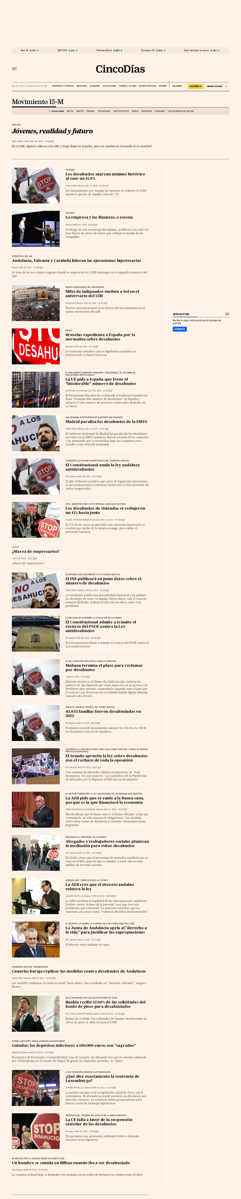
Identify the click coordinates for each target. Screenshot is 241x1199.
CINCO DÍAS (71, 186)
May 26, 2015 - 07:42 (90, 476)
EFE (67, 476)
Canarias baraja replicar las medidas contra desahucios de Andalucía (79, 971)
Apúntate (180, 329)
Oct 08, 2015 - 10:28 (100, 390)
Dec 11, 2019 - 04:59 (97, 186)
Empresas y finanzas (63, 86)
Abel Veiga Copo (20, 141)
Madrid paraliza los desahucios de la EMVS (106, 422)
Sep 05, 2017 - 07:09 (31, 267)
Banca (135, 111)
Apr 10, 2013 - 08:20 (44, 978)
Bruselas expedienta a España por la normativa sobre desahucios (100, 337)
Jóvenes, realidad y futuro (52, 131)
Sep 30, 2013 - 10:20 (89, 638)
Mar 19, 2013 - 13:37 (41, 1052)
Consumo (160, 111)
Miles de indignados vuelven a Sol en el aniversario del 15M (102, 294)
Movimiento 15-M (38, 102)
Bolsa (70, 111)
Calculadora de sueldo (181, 111)
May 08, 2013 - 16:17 (89, 767)
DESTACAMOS (58, 111)
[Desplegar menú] (14, 68)
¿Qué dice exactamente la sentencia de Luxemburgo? (103, 1079)
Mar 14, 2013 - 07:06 (87, 1131)
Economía (95, 86)
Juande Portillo (74, 896)
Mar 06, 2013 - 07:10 (36, 1170)
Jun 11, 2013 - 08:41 (88, 723)
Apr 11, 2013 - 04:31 (89, 940)
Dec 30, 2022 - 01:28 (42, 141)
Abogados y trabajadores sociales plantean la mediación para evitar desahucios (107, 844)
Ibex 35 (24, 50)
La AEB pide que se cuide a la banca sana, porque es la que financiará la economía (105, 801)
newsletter (181, 314)
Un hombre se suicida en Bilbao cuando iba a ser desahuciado (71, 1163)
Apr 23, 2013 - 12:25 (115, 809)
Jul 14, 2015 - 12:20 (97, 429)
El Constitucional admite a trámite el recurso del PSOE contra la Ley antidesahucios (101, 627)
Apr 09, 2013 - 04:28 (113, 1014)
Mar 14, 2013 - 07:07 (104, 1088)
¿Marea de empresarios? (36, 552)
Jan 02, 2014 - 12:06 (97, 590)
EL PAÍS (175, 84)
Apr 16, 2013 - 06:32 (104, 896)
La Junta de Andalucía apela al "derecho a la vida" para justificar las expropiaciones (106, 930)
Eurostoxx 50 (148, 50)
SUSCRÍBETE (195, 86)
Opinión (163, 86)
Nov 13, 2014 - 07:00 (113, 520)
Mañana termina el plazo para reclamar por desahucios (104, 668)
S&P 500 (62, 50)
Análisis (16, 125)
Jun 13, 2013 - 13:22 (78, 677)
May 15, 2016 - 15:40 (96, 303)
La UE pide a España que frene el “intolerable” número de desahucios (101, 382)
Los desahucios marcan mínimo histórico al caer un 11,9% (105, 177)
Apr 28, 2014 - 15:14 (25, 558)
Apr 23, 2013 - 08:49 (90, 853)
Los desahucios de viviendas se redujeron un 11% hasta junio (105, 511)
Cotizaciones (109, 86)
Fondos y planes (127, 86)
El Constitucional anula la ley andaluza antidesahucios (103, 467)
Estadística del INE (22, 256)
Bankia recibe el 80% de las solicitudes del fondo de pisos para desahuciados (106, 1005)
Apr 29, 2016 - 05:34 (86, 346)
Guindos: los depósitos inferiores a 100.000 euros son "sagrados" (74, 1046)
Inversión (147, 111)
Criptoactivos (121, 111)
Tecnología (104, 111)
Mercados (81, 86)
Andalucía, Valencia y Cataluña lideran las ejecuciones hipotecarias (76, 261)
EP (67, 638)
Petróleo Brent (104, 50)
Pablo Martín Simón (81, 1014)
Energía (90, 111)
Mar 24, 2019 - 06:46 (85, 225)
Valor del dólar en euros (196, 50)
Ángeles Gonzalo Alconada (80, 809)
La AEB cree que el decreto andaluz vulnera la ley (100, 887)
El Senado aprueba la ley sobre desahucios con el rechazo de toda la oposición (107, 758)
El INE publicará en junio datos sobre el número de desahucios (103, 581)
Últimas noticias (147, 86)
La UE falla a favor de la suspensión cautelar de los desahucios (99, 1122)
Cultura (70, 213)
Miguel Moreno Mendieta (79, 520)
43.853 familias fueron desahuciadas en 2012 (103, 714)
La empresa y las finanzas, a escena (99, 217)
